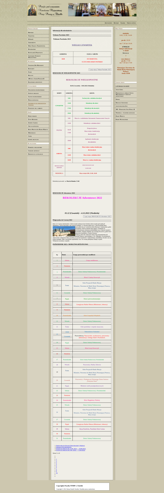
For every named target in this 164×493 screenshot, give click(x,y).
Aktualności (108, 23)
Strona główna (131, 23)
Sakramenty (32, 42)
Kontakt (116, 23)
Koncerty (31, 68)
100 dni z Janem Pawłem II (36, 78)
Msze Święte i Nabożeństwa (36, 46)
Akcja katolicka (33, 126)
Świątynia (31, 36)
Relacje (30, 75)
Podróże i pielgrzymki (35, 147)
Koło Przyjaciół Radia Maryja (38, 129)
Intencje (126, 53)
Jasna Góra (119, 89)
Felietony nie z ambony (35, 108)
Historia (30, 32)
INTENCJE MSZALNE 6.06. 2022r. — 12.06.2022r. (70, 450)
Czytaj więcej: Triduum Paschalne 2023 (100, 69)
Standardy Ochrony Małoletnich (34, 56)
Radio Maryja (120, 116)
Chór (30, 136)
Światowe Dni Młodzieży (36, 65)
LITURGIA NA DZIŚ (122, 86)
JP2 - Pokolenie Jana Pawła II (125, 109)
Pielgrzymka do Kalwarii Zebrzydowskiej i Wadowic (70, 445)
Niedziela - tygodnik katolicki (125, 112)
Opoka (118, 99)
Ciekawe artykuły (33, 150)
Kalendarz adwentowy (35, 82)
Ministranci (32, 133)
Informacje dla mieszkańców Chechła (37, 104)
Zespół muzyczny (33, 139)
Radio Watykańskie (122, 119)
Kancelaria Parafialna (35, 52)
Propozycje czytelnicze (35, 154)
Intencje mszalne (33, 93)
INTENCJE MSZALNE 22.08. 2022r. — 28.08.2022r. (71, 448)
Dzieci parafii (32, 116)
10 (56, 473)
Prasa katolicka (33, 100)
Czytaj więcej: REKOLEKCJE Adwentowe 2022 (97, 216)
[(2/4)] (102, 10)
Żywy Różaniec (33, 119)
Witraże (30, 39)
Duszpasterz (32, 49)
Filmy (30, 72)
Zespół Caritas (33, 123)
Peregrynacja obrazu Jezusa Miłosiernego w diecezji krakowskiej (124, 94)
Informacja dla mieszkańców (64, 447)
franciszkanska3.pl (122, 106)
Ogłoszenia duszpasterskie (36, 90)
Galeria (123, 23)
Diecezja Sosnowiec (122, 102)
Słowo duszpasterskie (35, 96)
